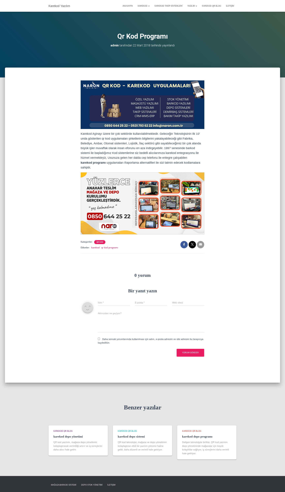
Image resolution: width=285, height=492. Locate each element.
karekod (95, 247)
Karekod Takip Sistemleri (168, 6)
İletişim (230, 6)
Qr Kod (99, 242)
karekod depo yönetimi (68, 436)
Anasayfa (128, 6)
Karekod (143, 6)
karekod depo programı (197, 436)
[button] (149, 6)
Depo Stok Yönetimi (91, 485)
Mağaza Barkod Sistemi (63, 485)
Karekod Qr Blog (211, 6)
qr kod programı (109, 247)
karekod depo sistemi (131, 436)
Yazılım (191, 6)
